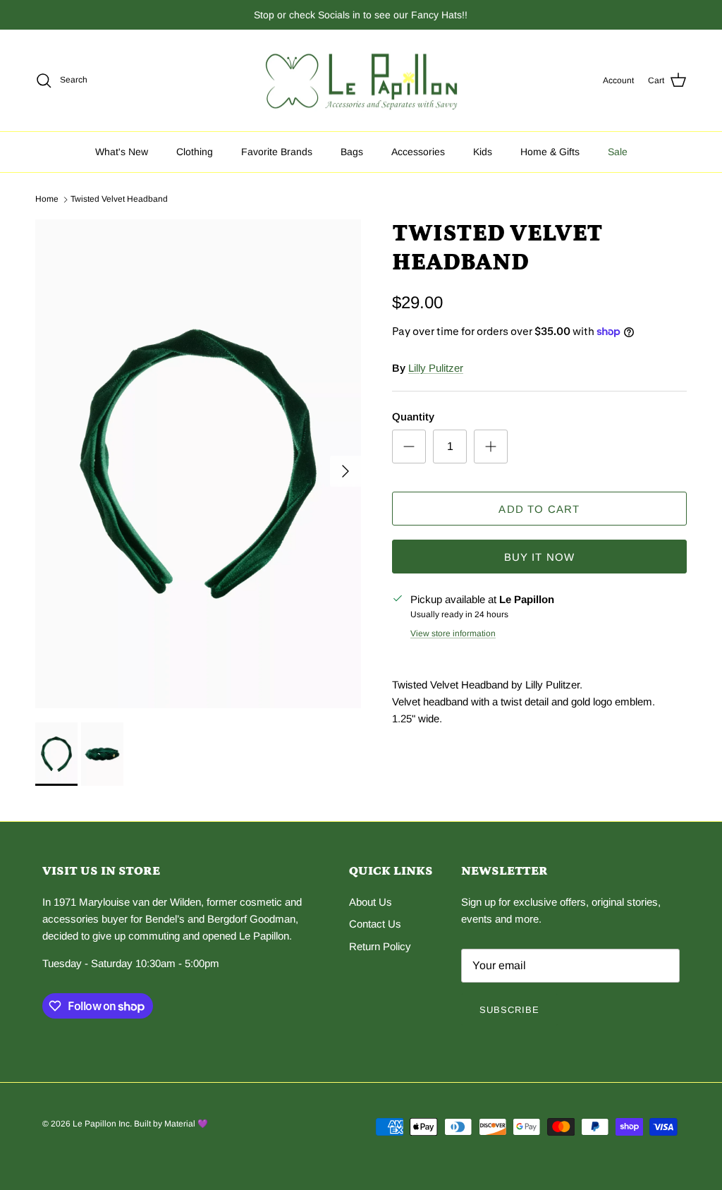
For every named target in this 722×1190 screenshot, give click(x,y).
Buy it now (539, 557)
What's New (121, 151)
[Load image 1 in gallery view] (198, 463)
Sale (618, 151)
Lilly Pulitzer (435, 368)
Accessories (418, 151)
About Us (370, 902)
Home (47, 199)
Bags (352, 151)
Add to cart (539, 509)
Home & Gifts (550, 151)
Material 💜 (186, 1124)
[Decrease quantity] (409, 446)
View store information (453, 633)
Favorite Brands (276, 151)
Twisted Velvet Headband (119, 199)
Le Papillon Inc (101, 1124)
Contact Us (375, 924)
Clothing (194, 151)
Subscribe (509, 1009)
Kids (482, 151)
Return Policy (380, 946)
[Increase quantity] (491, 446)
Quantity (413, 417)
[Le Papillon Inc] (361, 81)
